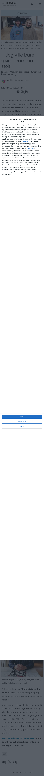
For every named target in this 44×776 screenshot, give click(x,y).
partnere (25, 141)
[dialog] (22, 388)
